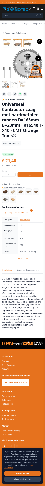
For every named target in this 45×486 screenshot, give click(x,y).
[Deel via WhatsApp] (20, 94)
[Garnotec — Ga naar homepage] (15, 9)
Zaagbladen (37, 23)
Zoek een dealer (9, 415)
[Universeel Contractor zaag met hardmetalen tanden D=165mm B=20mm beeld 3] (22, 84)
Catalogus (6, 400)
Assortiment (15, 23)
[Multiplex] (28, 192)
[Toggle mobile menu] (41, 8)
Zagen (26, 23)
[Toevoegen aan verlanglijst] (4, 94)
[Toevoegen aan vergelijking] (9, 94)
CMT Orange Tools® (11, 430)
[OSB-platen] (20, 192)
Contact (5, 361)
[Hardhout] (5, 192)
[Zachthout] (13, 192)
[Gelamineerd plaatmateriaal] (5, 199)
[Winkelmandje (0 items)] (37, 8)
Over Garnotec (8, 365)
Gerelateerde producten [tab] (28, 270)
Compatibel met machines (20, 212)
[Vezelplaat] (36, 192)
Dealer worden (8, 396)
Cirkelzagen (25, 220)
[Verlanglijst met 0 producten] (34, 9)
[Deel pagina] (14, 94)
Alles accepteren (22, 473)
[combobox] (22, 15)
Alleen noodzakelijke (22, 479)
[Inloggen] (30, 9)
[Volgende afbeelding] (38, 58)
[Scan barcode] (36, 15)
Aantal (4, 171)
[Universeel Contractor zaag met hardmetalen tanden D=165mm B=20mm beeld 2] (14, 84)
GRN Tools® (7, 434)
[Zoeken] (40, 15)
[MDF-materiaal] (13, 199)
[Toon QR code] (25, 94)
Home (4, 23)
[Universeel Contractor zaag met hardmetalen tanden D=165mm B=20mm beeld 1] (5, 84)
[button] (22, 58)
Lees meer (21, 258)
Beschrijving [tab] (7, 270)
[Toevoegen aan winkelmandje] (30, 174)
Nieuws (5, 369)
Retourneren (8, 404)
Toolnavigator (8, 419)
